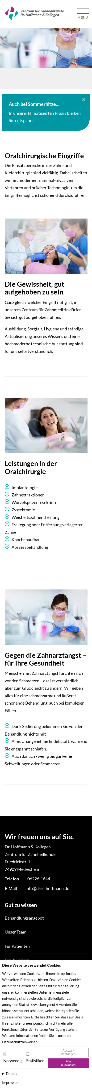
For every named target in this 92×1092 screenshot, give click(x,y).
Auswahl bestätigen (68, 1052)
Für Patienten (17, 946)
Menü (83, 17)
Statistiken (35, 1060)
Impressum (10, 1082)
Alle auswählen (68, 1063)
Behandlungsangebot (24, 918)
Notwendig (13, 1060)
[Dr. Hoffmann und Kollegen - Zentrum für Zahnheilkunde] (34, 14)
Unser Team (15, 931)
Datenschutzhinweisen (20, 1042)
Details (11, 1073)
